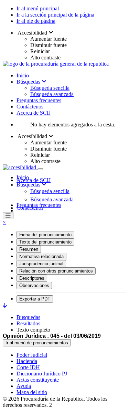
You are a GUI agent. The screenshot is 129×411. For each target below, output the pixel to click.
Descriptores (31, 278)
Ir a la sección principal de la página (55, 15)
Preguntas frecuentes (39, 100)
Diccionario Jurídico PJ (42, 373)
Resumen (28, 249)
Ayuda (24, 386)
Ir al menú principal (38, 8)
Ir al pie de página (36, 21)
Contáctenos (30, 106)
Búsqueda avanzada (52, 94)
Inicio (23, 75)
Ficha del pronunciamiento (45, 234)
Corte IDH (28, 367)
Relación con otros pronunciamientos (56, 271)
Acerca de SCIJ (34, 113)
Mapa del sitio (32, 392)
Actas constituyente (38, 380)
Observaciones (34, 285)
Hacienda (27, 361)
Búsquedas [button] (29, 185)
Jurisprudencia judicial (41, 263)
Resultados (28, 323)
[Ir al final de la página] (5, 305)
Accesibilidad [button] (33, 33)
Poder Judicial (32, 355)
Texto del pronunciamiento (45, 242)
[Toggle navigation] (40, 169)
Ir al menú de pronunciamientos (37, 342)
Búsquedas (29, 82)
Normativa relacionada (41, 256)
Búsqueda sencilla (49, 88)
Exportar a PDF (34, 299)
